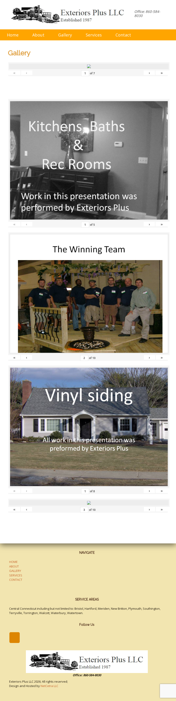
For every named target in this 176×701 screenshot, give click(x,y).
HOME (13, 562)
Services (94, 35)
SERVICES (15, 575)
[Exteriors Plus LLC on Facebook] (14, 637)
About (38, 35)
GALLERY (15, 571)
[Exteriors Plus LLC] (68, 14)
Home (13, 35)
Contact (123, 35)
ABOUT (14, 566)
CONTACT (15, 580)
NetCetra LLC (49, 686)
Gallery (65, 35)
